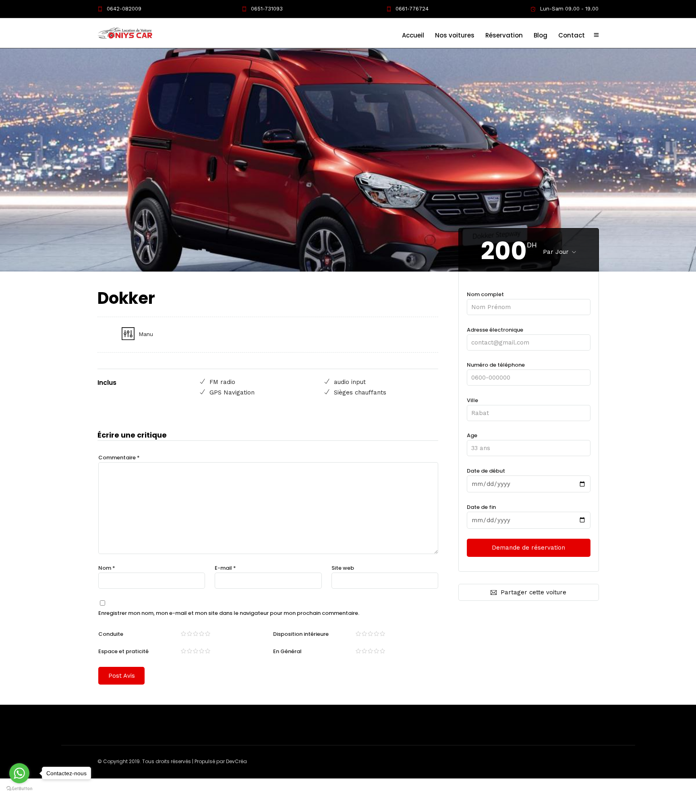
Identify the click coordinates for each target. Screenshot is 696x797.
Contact (571, 35)
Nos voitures (454, 35)
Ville (472, 400)
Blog (540, 35)
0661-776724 (412, 9)
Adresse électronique (495, 330)
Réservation (504, 35)
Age (472, 435)
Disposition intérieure (301, 634)
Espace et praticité (123, 651)
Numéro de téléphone (496, 365)
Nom (106, 568)
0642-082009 (124, 9)
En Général (287, 651)
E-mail (225, 568)
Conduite (110, 634)
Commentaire (119, 457)
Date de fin (481, 507)
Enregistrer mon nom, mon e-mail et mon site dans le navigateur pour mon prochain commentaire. (228, 613)
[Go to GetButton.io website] (19, 788)
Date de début (486, 471)
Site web (342, 568)
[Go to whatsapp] (19, 773)
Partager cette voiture (533, 592)
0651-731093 (267, 9)
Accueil (413, 35)
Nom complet (485, 294)
